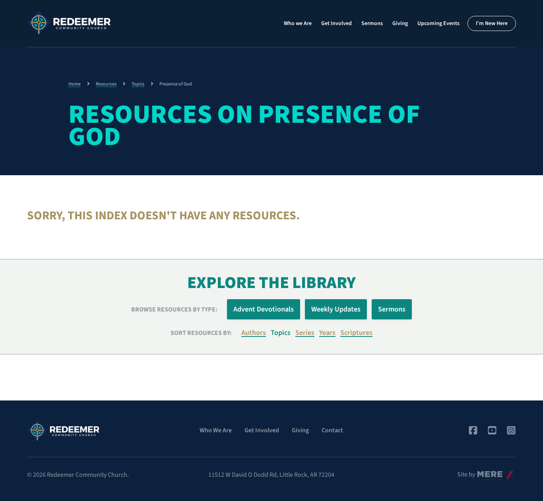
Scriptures (356, 333)
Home (74, 84)
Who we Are (298, 23)
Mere (484, 472)
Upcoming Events (438, 23)
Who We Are (216, 430)
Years (327, 333)
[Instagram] (511, 430)
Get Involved (336, 23)
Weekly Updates (336, 309)
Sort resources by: (201, 333)
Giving (400, 23)
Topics (138, 84)
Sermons (372, 23)
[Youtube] (492, 430)
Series (304, 333)
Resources (106, 84)
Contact (332, 430)
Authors (253, 333)
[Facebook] (473, 430)
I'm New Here (492, 23)
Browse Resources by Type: (174, 309)
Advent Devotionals (263, 309)
